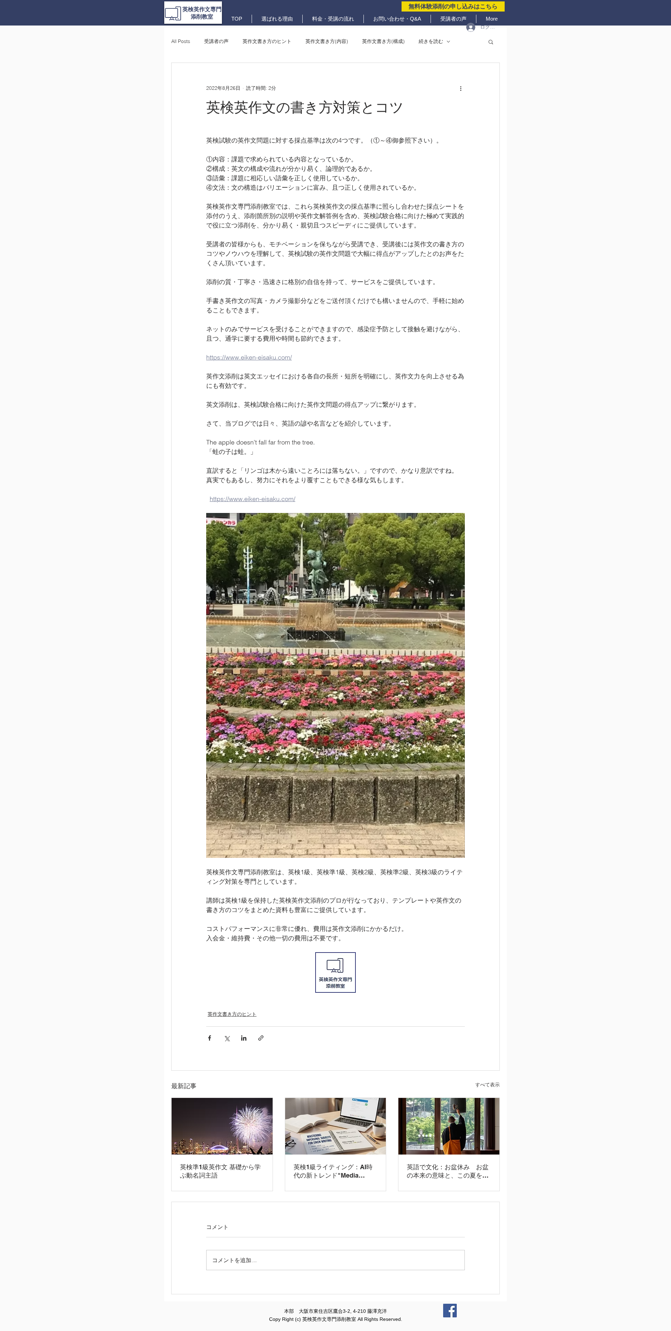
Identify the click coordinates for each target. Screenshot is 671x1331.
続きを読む (431, 41)
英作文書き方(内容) (326, 41)
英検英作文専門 (202, 9)
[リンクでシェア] (261, 1038)
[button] (491, 41)
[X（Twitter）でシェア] (226, 1038)
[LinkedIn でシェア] (243, 1038)
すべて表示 (487, 1085)
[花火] (222, 1126)
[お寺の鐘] (448, 1126)
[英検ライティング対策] (335, 1126)
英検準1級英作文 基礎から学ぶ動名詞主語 (220, 1171)
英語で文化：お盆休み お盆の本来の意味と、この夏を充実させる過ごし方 (448, 1171)
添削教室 (202, 17)
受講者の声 (216, 41)
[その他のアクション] (460, 88)
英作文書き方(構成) (383, 41)
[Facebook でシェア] (209, 1038)
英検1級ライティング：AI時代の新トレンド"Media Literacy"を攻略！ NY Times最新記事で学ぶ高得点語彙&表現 (335, 1171)
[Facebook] (450, 1310)
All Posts (180, 41)
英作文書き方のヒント (267, 41)
